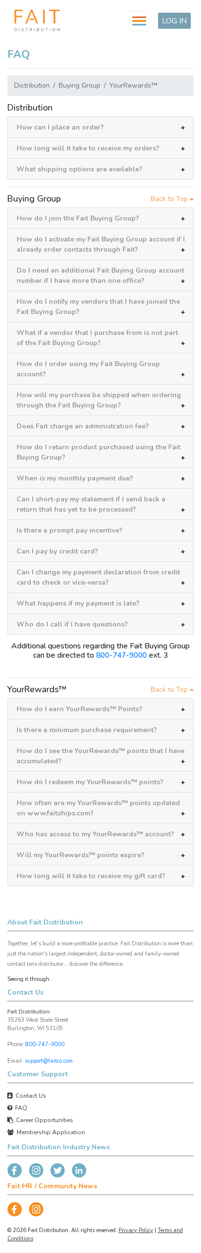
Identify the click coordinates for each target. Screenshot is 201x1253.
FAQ (19, 1108)
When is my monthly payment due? (75, 478)
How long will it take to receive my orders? (88, 148)
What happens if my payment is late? (78, 603)
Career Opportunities (43, 1120)
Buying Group (79, 85)
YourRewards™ (133, 85)
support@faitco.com (49, 1061)
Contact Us (29, 1096)
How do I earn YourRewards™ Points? (79, 709)
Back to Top (170, 198)
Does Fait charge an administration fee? (83, 426)
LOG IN (174, 21)
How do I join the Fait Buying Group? (78, 218)
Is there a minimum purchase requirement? (87, 730)
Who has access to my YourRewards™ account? (95, 834)
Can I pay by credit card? (57, 551)
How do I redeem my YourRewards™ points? (90, 782)
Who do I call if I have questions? (72, 624)
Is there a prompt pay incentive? (69, 530)
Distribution (32, 85)
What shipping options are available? (79, 169)
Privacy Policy (136, 1230)
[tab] (100, 127)
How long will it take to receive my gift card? (91, 876)
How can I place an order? (60, 127)
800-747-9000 (121, 655)
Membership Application (49, 1132)
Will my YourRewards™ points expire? (80, 855)
